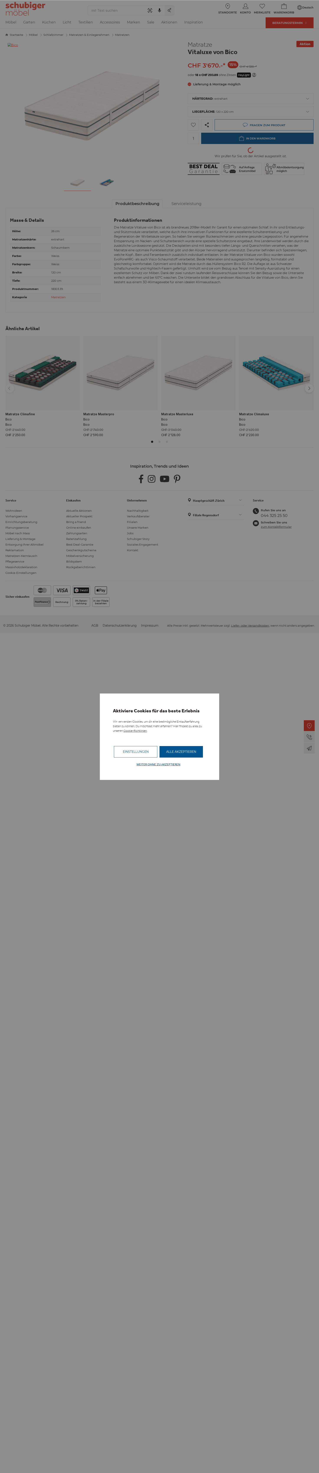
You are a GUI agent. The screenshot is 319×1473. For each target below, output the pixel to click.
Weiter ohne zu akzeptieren (158, 764)
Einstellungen (136, 752)
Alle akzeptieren (181, 752)
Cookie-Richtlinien (135, 731)
